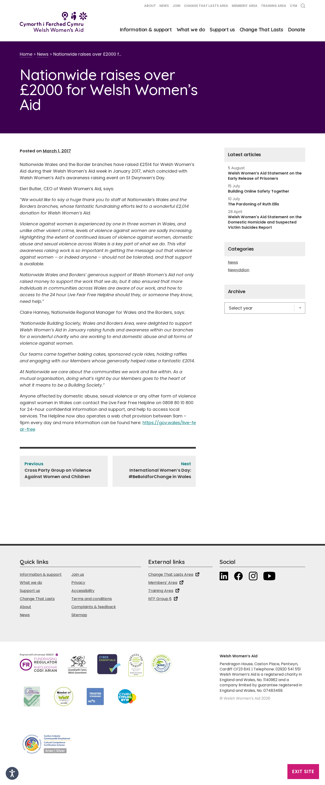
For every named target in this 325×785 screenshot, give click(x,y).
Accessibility (82, 590)
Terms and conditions (91, 598)
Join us (77, 574)
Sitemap (79, 615)
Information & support (146, 29)
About (150, 6)
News (164, 6)
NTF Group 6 (160, 598)
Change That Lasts (261, 29)
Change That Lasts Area (206, 6)
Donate (296, 29)
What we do (191, 29)
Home (26, 54)
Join (176, 6)
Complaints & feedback (93, 607)
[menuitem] (293, 7)
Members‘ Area (244, 6)
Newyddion (238, 270)
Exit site (303, 771)
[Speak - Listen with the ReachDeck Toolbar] (12, 773)
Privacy (78, 582)
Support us (222, 29)
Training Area (273, 6)
